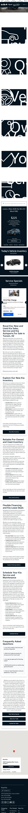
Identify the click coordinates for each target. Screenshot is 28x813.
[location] (24, 0)
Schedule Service (13, 285)
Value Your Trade (14, 718)
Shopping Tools (4, 809)
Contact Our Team (13, 723)
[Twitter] (8, 802)
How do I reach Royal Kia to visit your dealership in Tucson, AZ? (13, 671)
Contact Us (6, 790)
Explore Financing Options (14, 565)
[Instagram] (5, 802)
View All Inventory (13, 253)
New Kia (20, 808)
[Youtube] (10, 802)
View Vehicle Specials (14, 714)
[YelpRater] (13, 802)
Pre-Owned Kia (13, 810)
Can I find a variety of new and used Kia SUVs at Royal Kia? (13, 648)
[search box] (14, 203)
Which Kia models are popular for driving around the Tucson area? (12, 654)
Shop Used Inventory (14, 497)
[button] (14, 751)
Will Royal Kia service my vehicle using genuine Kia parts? (14, 666)
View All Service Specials (13, 283)
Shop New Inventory (14, 432)
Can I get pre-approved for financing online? (13, 660)
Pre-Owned (13, 808)
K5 (18, 810)
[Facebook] (2, 802)
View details (14, 241)
